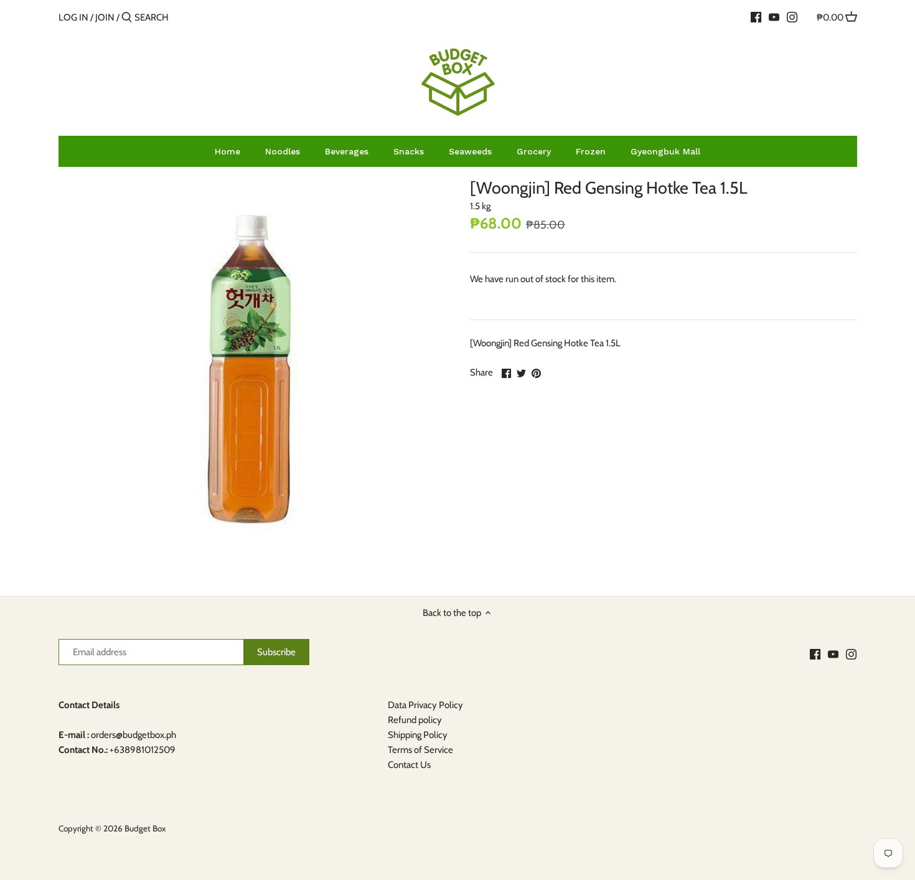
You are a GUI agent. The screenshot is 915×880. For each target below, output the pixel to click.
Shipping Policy (418, 734)
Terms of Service (420, 749)
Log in (73, 17)
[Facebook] (756, 17)
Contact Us (409, 764)
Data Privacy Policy (425, 705)
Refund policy (415, 720)
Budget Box (145, 828)
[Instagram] (792, 17)
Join (105, 17)
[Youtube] (774, 17)
